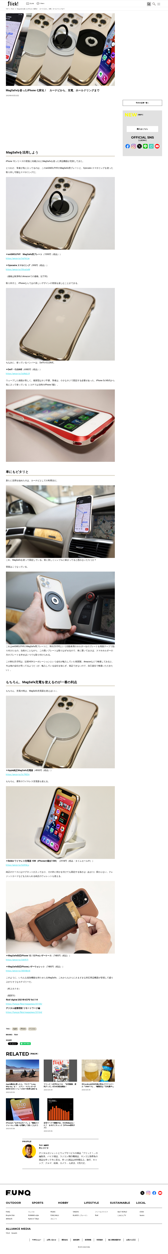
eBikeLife (9, 1219)
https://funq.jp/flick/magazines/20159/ (24, 1004)
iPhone (23, 1029)
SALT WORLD (122, 1212)
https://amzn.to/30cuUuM (18, 269)
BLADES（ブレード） (80, 1215)
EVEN (142, 1212)
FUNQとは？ (36, 1240)
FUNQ (8, 1212)
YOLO (8, 1233)
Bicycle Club (10, 1215)
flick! (12, 9)
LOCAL (141, 1202)
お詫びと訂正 (131, 1240)
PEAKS (53, 1212)
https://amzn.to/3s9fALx (17, 865)
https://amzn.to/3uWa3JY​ (18, 373)
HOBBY (63, 1202)
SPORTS (37, 1202)
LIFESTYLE (91, 1202)
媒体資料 (76, 1240)
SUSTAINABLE (120, 1202)
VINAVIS (76, 1212)
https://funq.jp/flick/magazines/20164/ (24, 1012)
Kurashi (14, 1233)
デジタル (32, 1029)
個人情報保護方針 (114, 1240)
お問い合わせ (51, 1240)
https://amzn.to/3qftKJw (18, 258)
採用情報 (88, 1240)
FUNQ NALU (55, 1215)
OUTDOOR (13, 1202)
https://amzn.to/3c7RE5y (18, 774)
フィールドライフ (101, 1212)
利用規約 (100, 1240)
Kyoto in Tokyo (33, 1219)
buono (142, 1215)
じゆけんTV (121, 1215)
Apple (15, 1029)
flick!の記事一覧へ (142, 103)
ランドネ (31, 1212)
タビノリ (54, 1219)
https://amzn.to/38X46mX (18, 971)
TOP (7, 9)
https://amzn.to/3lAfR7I (17, 960)
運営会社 (65, 1240)
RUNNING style (33, 1215)
